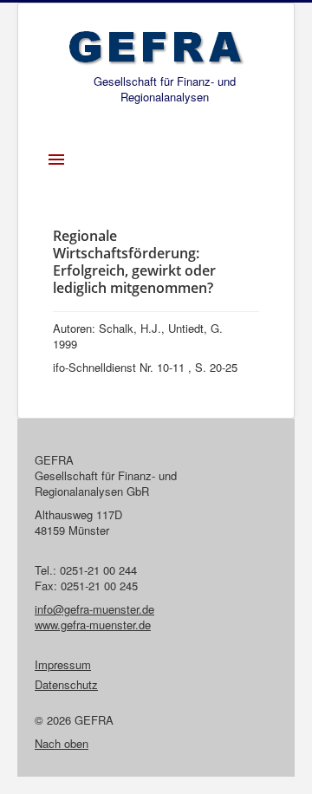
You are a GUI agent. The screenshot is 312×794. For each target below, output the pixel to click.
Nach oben (61, 743)
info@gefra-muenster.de (94, 609)
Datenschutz (66, 685)
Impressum (63, 665)
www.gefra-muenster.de (93, 624)
